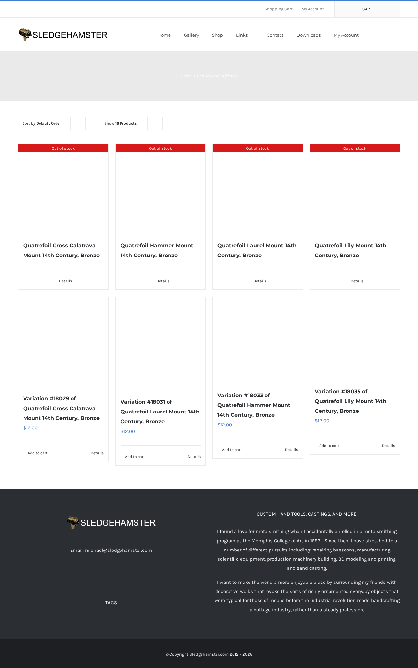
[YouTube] (111, 575)
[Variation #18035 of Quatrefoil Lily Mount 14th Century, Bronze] (355, 338)
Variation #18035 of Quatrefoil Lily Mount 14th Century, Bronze (350, 401)
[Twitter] (102, 575)
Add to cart (38, 453)
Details (65, 281)
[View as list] (181, 123)
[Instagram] (120, 575)
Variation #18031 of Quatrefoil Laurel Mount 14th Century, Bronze (160, 412)
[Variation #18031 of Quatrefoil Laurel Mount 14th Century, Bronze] (161, 344)
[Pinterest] (129, 575)
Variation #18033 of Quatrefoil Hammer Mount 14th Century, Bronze (253, 405)
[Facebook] (93, 575)
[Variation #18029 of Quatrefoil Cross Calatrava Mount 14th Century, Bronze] (63, 342)
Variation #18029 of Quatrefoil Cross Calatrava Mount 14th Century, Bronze (61, 408)
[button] (398, 34)
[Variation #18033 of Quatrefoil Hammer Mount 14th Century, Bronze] (258, 340)
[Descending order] (91, 123)
